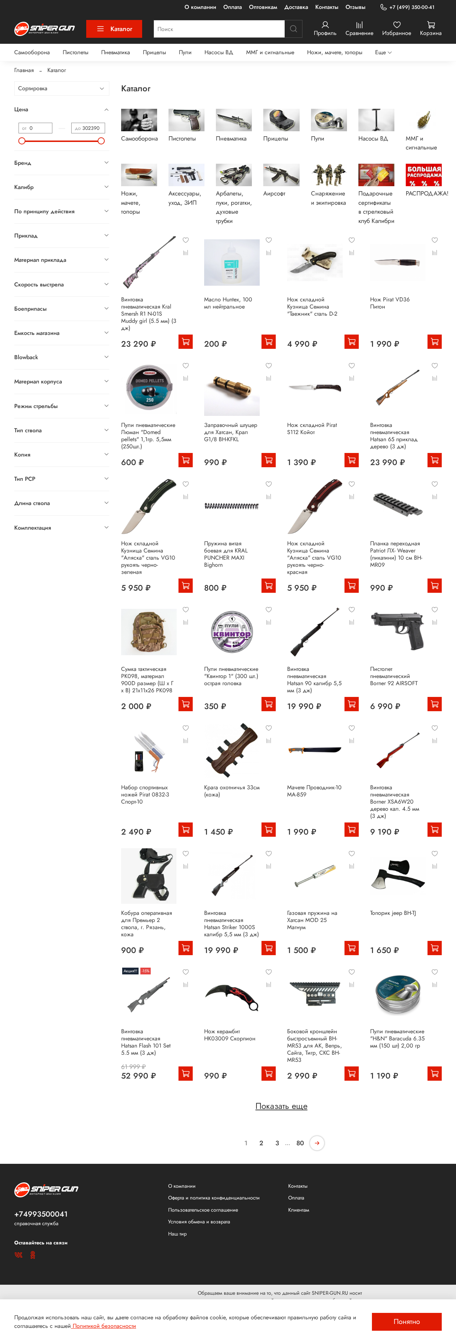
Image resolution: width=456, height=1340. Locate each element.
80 (300, 1143)
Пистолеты (75, 52)
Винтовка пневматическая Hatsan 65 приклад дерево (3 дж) (394, 435)
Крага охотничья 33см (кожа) (232, 791)
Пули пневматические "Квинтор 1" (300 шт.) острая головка (231, 676)
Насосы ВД (218, 52)
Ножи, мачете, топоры (334, 52)
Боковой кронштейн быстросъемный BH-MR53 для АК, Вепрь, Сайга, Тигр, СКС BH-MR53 (314, 1045)
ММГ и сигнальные (270, 52)
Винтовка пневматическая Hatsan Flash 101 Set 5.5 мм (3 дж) (146, 1042)
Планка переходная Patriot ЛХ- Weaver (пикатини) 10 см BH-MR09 (396, 554)
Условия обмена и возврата (199, 1221)
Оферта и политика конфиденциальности (214, 1197)
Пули (185, 52)
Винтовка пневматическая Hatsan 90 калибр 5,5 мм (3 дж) (314, 679)
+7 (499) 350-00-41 (412, 7)
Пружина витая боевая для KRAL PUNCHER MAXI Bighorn (226, 554)
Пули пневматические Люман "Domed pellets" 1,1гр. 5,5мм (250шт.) (148, 435)
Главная (24, 70)
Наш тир (177, 1233)
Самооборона (32, 52)
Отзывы (356, 7)
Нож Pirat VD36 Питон (390, 303)
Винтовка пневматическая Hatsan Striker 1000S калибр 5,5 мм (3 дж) (231, 923)
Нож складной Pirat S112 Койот (312, 428)
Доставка (296, 7)
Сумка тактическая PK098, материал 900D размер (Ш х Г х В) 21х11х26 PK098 (147, 679)
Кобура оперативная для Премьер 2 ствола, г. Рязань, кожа (146, 923)
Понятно (407, 1321)
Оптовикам (263, 7)
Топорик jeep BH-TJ (393, 913)
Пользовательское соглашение (203, 1209)
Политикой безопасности (103, 1326)
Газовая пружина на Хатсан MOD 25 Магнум (312, 920)
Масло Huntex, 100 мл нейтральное (228, 303)
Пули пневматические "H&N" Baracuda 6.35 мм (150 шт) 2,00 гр (397, 1038)
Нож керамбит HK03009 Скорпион (229, 1035)
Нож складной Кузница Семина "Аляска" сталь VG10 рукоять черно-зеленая (148, 557)
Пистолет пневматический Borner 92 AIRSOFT (394, 676)
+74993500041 (41, 1214)
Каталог (121, 29)
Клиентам (298, 1209)
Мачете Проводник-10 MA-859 (314, 791)
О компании (200, 7)
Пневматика (115, 52)
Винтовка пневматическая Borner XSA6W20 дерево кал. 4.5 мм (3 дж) (394, 801)
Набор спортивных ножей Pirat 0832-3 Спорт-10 (145, 794)
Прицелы (154, 52)
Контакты (326, 7)
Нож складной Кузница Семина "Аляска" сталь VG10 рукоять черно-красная (314, 557)
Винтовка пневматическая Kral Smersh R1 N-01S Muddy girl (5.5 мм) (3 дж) (148, 313)
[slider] (22, 141)
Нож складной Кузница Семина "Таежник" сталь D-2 (312, 306)
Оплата (232, 7)
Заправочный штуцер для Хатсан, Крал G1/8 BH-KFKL (230, 432)
